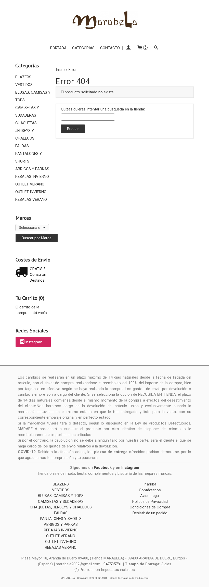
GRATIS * (37, 269)
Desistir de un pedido (150, 513)
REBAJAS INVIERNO (32, 176)
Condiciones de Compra (150, 507)
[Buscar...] (156, 48)
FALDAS (22, 146)
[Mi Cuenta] (128, 48)
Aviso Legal (150, 495)
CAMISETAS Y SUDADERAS (27, 111)
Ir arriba (149, 484)
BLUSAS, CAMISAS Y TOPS (32, 96)
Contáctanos (150, 490)
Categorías (83, 48)
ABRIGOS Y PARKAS (32, 169)
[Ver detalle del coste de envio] (23, 272)
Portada (58, 48)
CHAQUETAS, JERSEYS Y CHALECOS (26, 131)
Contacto (110, 48)
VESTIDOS (24, 84)
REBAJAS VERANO (31, 199)
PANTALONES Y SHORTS (28, 157)
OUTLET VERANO (29, 184)
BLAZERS (23, 77)
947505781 (112, 564)
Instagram (33, 342)
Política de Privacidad (150, 501)
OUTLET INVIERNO (30, 192)
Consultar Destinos (38, 277)
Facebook (103, 467)
